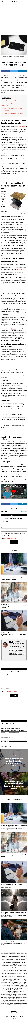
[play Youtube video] (14, 491)
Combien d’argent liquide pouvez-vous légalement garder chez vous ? (12, 730)
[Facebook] (5, 71)
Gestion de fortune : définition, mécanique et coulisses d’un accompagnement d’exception (13, 578)
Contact (21, 1016)
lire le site (13, 328)
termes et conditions (12, 538)
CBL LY (14, 1018)
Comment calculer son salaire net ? (7, 737)
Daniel (6, 66)
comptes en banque (19, 79)
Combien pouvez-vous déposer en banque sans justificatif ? (11, 728)
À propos (7, 1016)
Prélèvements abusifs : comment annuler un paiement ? (10, 732)
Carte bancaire (14, 508)
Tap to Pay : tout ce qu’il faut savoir (9, 941)
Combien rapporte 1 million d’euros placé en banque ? (10, 723)
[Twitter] (14, 71)
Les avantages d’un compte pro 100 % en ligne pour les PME (13, 634)
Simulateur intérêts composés (6, 746)
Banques (20, 66)
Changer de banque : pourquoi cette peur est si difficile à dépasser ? (14, 606)
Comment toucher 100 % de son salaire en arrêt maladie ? (11, 735)
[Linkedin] (22, 71)
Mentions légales (14, 1016)
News (24, 66)
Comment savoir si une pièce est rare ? (7, 726)
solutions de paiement (16, 89)
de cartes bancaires (21, 126)
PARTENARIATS (14, 1015)
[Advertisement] (14, 18)
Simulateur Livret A (4, 744)
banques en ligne (20, 269)
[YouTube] (16, 1012)
